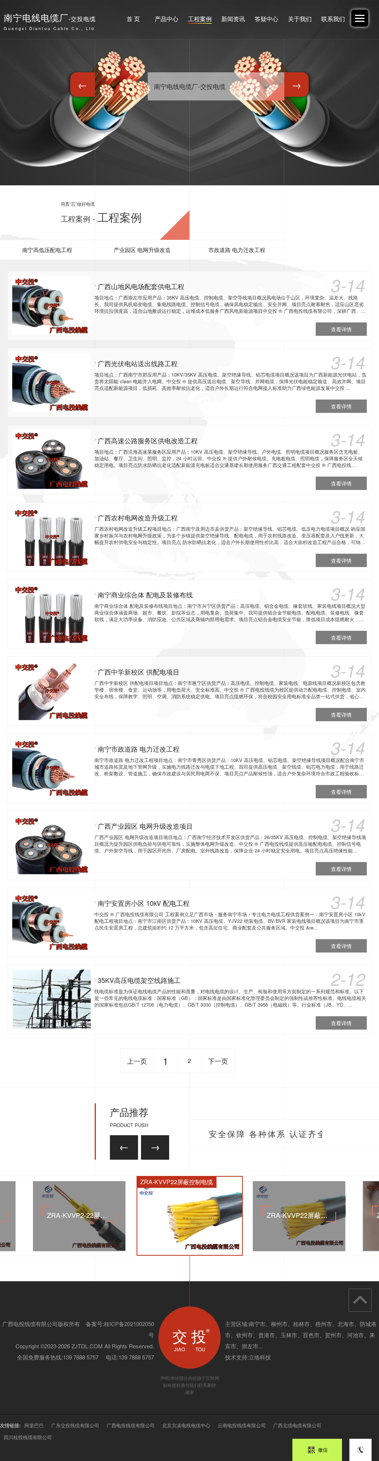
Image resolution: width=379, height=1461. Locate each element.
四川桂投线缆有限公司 (28, 1437)
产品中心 (166, 18)
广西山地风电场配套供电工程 (141, 286)
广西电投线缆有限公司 (131, 1425)
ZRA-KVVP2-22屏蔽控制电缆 (90, 1215)
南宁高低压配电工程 (47, 250)
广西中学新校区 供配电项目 (139, 671)
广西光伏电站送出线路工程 (138, 363)
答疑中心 (266, 18)
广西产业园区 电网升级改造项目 (145, 826)
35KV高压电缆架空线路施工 (139, 980)
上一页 (137, 1061)
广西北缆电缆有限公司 (297, 1425)
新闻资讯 (233, 18)
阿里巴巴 (34, 1425)
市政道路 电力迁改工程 (236, 250)
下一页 (218, 1061)
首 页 (133, 18)
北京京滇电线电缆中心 (186, 1425)
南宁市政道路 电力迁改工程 (139, 748)
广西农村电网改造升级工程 (138, 517)
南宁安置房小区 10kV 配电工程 (144, 903)
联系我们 (333, 18)
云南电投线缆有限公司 (242, 1425)
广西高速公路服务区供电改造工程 (148, 440)
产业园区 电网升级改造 (142, 250)
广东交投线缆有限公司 (75, 1425)
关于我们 (300, 18)
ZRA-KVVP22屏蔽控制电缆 (176, 1181)
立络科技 (260, 1357)
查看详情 (341, 329)
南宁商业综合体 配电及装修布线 (145, 594)
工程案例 (200, 18)
